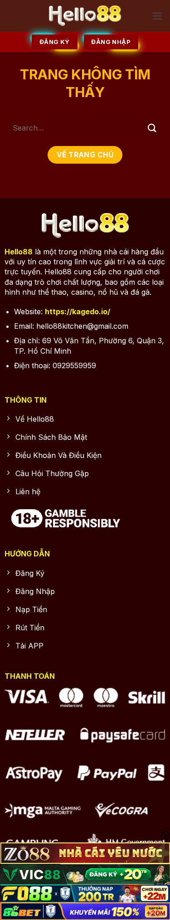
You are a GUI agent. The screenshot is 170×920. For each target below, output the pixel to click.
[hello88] (85, 16)
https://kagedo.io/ (77, 311)
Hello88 (19, 251)
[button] (157, 16)
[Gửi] (152, 127)
